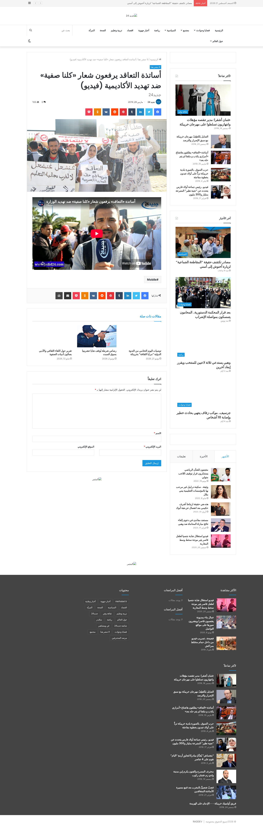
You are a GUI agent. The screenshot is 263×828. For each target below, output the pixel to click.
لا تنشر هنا (143, 59)
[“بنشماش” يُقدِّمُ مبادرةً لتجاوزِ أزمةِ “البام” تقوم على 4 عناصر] (226, 760)
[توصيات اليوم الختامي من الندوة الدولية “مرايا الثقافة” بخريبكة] (141, 336)
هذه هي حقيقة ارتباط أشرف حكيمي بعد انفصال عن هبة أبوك (192, 506)
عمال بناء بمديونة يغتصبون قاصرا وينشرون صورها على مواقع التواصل (201, 623)
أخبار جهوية (143, 30)
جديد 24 (151, 102)
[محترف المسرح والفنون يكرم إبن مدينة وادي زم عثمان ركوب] (226, 776)
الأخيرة (204, 456)
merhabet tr (121, 601)
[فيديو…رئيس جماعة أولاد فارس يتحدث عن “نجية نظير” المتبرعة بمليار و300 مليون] (221, 192)
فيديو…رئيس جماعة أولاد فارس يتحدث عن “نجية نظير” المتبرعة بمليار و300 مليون (192, 190)
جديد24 (94, 613)
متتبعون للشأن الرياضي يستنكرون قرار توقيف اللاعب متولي (193, 473)
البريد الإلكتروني (152, 446)
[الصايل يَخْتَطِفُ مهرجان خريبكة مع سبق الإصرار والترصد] (221, 141)
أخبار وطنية (90, 601)
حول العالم (218, 41)
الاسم (157, 433)
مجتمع (186, 30)
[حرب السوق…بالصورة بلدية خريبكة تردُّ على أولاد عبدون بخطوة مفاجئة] (221, 174)
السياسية (171, 30)
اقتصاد (130, 30)
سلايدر (99, 619)
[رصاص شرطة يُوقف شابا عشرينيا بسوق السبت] (96, 336)
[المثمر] (96, 479)
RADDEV (197, 821)
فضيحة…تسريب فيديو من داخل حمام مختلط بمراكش (202, 642)
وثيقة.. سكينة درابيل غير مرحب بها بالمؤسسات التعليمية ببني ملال (192, 490)
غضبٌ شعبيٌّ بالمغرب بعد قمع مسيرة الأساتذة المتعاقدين (195, 789)
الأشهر (225, 456)
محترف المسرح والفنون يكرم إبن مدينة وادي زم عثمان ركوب (193, 773)
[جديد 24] (131, 16)
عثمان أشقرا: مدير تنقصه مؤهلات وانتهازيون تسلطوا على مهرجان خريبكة (205, 122)
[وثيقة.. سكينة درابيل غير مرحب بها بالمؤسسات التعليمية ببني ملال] (221, 492)
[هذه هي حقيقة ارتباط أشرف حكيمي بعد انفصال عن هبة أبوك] (221, 509)
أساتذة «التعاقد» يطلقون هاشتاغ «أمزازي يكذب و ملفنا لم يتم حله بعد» (192, 156)
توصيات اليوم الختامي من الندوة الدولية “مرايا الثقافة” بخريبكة (145, 352)
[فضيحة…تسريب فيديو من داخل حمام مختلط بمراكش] (226, 643)
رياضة (157, 30)
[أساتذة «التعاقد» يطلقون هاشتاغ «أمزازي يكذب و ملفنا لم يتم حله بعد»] (221, 157)
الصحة (103, 30)
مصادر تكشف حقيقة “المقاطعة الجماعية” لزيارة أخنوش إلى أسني (203, 264)
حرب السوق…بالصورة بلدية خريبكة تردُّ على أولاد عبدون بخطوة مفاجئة (194, 173)
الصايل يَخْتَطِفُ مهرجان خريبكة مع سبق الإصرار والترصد (192, 138)
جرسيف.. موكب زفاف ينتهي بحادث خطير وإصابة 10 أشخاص (204, 415)
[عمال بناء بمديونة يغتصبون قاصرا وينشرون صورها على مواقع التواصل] (226, 622)
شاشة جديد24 (120, 625)
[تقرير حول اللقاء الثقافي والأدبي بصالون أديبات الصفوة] (52, 336)
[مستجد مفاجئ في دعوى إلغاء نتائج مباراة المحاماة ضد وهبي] (221, 525)
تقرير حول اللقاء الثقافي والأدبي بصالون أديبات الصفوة (55, 352)
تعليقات (181, 456)
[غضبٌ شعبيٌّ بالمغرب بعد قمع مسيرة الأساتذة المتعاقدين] (226, 792)
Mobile (152, 279)
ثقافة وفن (107, 613)
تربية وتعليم (116, 30)
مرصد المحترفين (119, 638)
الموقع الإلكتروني (86, 446)
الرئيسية (219, 30)
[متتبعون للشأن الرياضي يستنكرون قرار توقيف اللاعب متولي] (221, 474)
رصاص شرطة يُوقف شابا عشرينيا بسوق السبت (99, 352)
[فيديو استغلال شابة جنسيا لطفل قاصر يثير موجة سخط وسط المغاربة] (221, 541)
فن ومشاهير (103, 625)
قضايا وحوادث (203, 30)
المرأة (92, 30)
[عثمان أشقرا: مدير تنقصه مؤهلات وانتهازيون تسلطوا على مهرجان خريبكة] (226, 680)
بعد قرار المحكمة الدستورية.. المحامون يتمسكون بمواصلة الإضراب (159, 3)
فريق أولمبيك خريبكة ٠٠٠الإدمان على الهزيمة (212, 803)
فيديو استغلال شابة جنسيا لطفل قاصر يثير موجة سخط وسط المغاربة (192, 539)
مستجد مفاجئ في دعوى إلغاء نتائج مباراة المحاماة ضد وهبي (193, 522)
